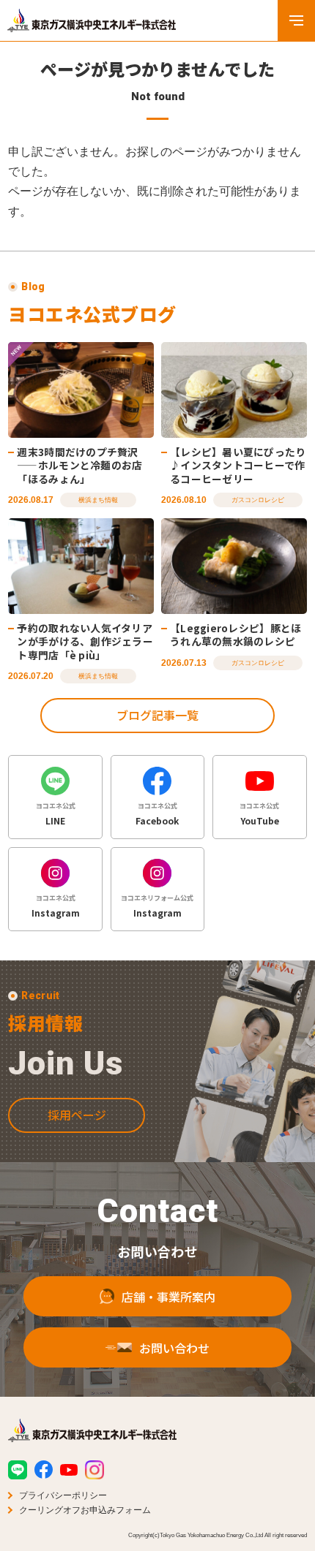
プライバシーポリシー (63, 1495)
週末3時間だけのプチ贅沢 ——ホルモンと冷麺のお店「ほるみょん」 (79, 465)
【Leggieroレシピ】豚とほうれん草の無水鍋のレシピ (235, 635)
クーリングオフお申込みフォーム (85, 1510)
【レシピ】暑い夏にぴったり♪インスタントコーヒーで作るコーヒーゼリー (238, 465)
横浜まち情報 (98, 500)
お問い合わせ (174, 1348)
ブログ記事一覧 (157, 715)
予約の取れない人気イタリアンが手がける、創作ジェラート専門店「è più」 (85, 641)
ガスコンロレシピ (257, 500)
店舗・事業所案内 (168, 1296)
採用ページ (77, 1114)
